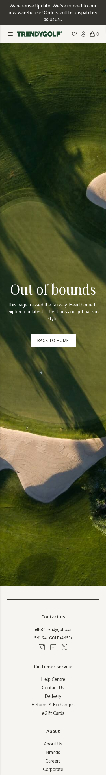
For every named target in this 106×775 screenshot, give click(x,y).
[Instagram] (41, 647)
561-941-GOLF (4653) (53, 637)
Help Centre (53, 679)
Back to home (53, 340)
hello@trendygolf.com (53, 629)
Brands (53, 752)
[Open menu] (10, 34)
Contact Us (53, 687)
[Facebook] (53, 647)
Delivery (53, 696)
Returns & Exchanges (53, 704)
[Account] (83, 34)
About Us (53, 744)
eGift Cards (53, 713)
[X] (64, 647)
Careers (53, 761)
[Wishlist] (74, 34)
